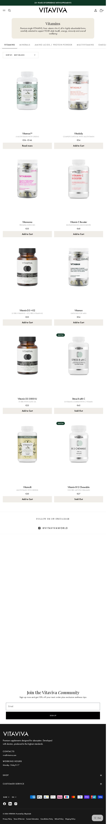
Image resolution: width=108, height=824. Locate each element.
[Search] (9, 10)
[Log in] (95, 10)
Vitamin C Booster (78, 222)
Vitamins (9, 44)
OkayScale (27, 814)
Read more (27, 145)
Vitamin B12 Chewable (78, 487)
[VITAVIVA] (53, 10)
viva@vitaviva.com (9, 755)
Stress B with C (78, 398)
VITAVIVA (12, 814)
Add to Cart (78, 145)
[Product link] (27, 98)
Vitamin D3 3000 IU (27, 398)
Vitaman (79, 310)
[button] (4, 10)
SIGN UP (53, 715)
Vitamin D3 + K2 (27, 310)
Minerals (24, 44)
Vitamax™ (27, 133)
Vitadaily (78, 133)
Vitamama (27, 222)
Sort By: (9, 55)
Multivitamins (85, 44)
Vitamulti (27, 487)
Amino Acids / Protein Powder (53, 44)
